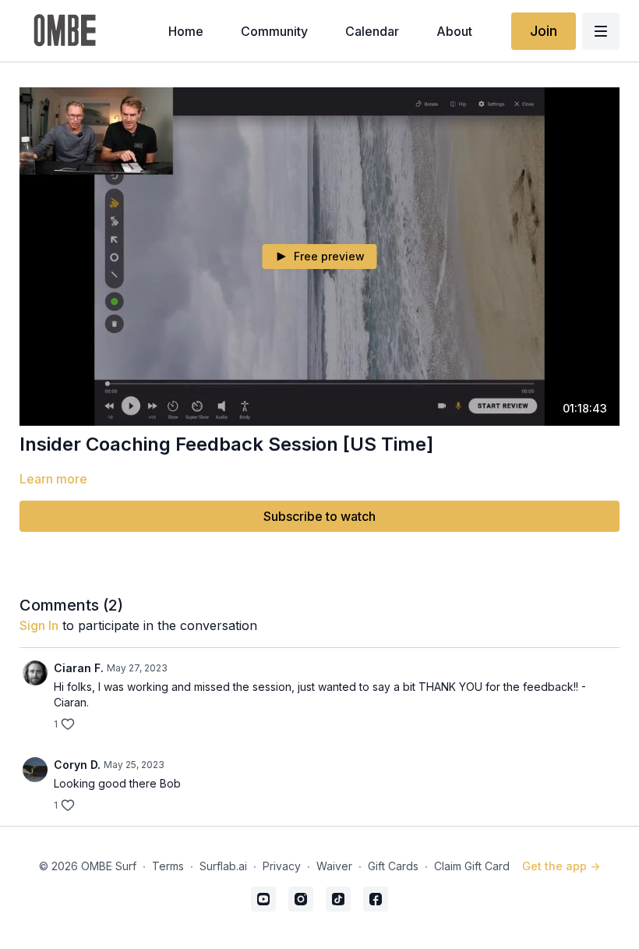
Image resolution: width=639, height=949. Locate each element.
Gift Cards (393, 866)
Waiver (334, 866)
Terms (168, 866)
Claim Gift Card (472, 866)
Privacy (282, 866)
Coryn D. (77, 764)
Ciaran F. (79, 668)
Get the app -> (561, 866)
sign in (38, 625)
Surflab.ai (223, 866)
